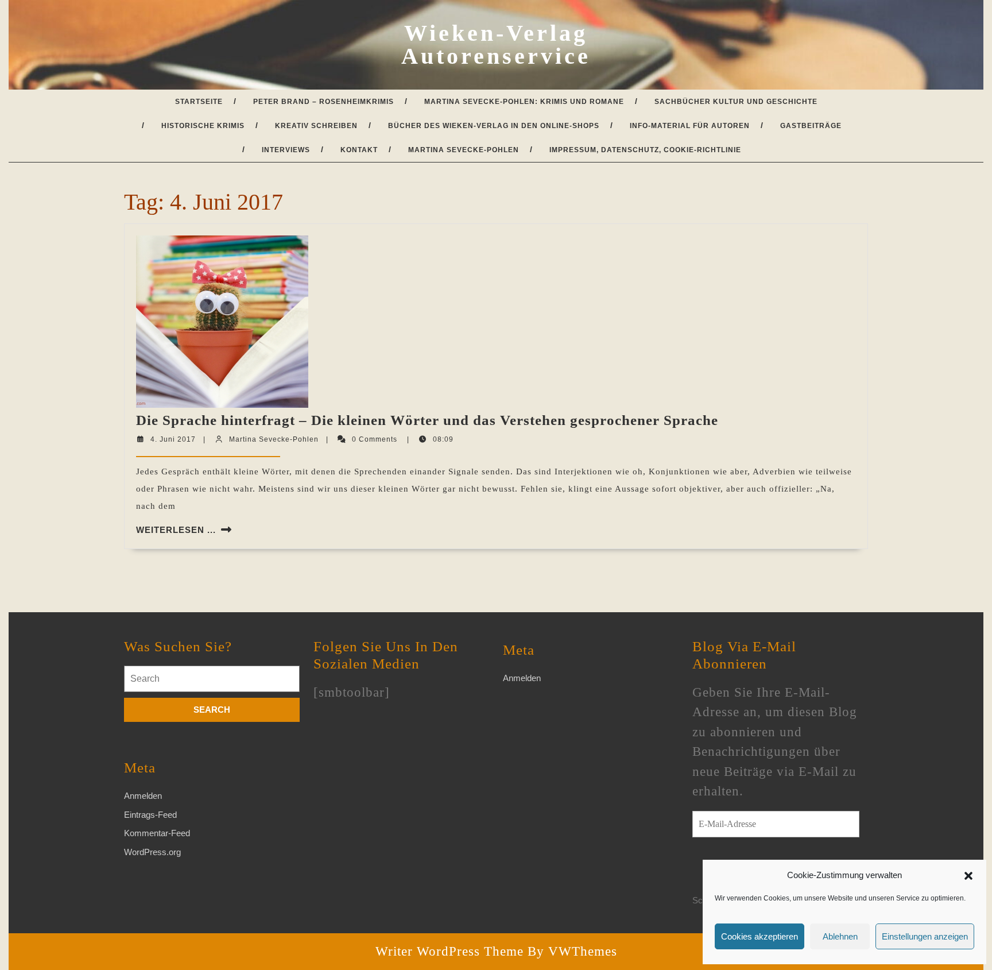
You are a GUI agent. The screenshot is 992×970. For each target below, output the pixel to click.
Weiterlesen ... (176, 530)
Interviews (286, 150)
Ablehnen (840, 936)
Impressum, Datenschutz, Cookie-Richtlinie (645, 150)
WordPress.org (152, 852)
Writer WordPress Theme (449, 951)
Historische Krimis (203, 126)
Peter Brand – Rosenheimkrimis (323, 102)
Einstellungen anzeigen (925, 936)
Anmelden (143, 796)
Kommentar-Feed (157, 833)
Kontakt (359, 150)
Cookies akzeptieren (759, 936)
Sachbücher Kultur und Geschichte (735, 102)
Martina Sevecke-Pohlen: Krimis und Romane (524, 102)
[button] (968, 875)
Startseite (199, 102)
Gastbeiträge (811, 126)
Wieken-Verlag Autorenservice (496, 44)
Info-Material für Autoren (690, 126)
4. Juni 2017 (173, 439)
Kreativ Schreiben (316, 126)
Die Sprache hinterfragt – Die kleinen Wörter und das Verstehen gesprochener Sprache (427, 420)
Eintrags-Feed (150, 815)
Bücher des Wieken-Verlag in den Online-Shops (493, 126)
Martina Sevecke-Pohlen (463, 150)
